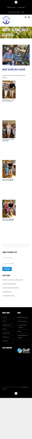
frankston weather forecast (13, 374)
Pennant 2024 (7, 292)
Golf (4, 321)
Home (5, 317)
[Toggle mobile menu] (29, 17)
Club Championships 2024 (11, 288)
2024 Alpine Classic (9, 295)
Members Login (22, 317)
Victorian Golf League (22, 326)
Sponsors (6, 337)
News (5, 329)
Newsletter (6, 333)
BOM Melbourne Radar (23, 336)
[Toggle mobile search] (25, 17)
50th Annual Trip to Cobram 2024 (13, 280)
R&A (19, 331)
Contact (5, 341)
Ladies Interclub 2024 (9, 284)
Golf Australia (22, 321)
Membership (7, 325)
